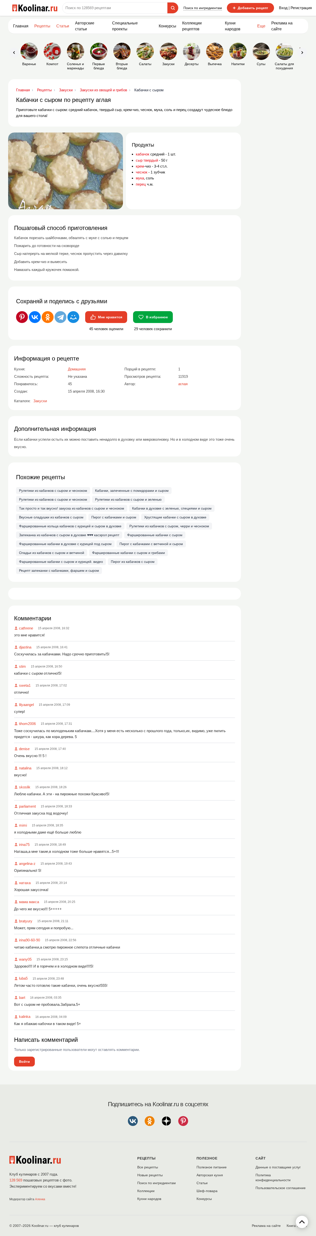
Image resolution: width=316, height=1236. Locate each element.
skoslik (24, 787)
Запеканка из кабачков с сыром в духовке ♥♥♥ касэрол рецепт (69, 535)
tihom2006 (27, 724)
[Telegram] (60, 317)
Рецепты (42, 26)
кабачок (142, 154)
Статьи (202, 1183)
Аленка (40, 1199)
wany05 (25, 959)
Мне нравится (110, 317)
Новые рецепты (150, 1175)
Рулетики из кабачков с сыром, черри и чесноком (169, 526)
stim (22, 666)
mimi (23, 825)
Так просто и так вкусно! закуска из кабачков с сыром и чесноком (71, 508)
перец (141, 184)
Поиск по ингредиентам (202, 8)
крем (140, 166)
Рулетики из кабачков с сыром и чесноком (53, 491)
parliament (27, 806)
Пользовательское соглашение (281, 1188)
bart (22, 997)
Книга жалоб (297, 1226)
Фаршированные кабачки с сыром (154, 535)
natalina (25, 768)
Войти (24, 1062)
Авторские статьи (84, 26)
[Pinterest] (22, 317)
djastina (25, 647)
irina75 (24, 844)
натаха (25, 883)
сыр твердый (147, 160)
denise (24, 749)
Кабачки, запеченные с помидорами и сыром (132, 491)
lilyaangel (26, 705)
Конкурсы (167, 26)
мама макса (29, 902)
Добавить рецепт (250, 8)
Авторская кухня (210, 1175)
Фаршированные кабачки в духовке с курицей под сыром (65, 544)
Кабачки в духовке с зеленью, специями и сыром (172, 508)
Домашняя (77, 369)
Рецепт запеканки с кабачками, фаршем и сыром (59, 570)
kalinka (24, 1016)
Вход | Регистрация (295, 8)
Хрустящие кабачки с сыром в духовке (175, 517)
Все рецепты (147, 1167)
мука (140, 178)
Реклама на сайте (282, 26)
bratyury (25, 921)
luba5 (23, 978)
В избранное (157, 317)
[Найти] (172, 7)
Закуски (40, 401)
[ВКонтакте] (35, 317)
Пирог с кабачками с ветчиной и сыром (151, 544)
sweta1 (25, 685)
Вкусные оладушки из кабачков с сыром (51, 517)
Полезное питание (212, 1167)
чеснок (141, 172)
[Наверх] (302, 1222)
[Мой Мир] (73, 317)
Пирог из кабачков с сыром (133, 562)
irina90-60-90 (29, 940)
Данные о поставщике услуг (278, 1167)
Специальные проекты (125, 26)
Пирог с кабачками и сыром (113, 517)
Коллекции (146, 1191)
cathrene (26, 628)
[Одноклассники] (48, 317)
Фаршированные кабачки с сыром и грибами (128, 553)
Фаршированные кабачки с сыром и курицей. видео (61, 562)
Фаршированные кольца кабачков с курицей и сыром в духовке (70, 526)
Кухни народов (232, 26)
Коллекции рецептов (192, 26)
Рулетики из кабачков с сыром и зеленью (128, 499)
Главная (20, 26)
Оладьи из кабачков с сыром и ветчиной (51, 553)
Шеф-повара (207, 1191)
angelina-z (27, 863)
